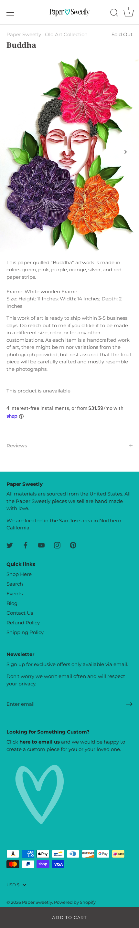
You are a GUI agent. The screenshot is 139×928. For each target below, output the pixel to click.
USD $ (12, 884)
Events (14, 593)
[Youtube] (41, 545)
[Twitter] (9, 545)
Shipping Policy (25, 632)
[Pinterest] (73, 545)
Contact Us (19, 613)
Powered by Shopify (75, 902)
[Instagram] (57, 545)
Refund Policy (23, 623)
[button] (13, 152)
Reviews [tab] (16, 446)
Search (14, 584)
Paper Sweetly (23, 34)
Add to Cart (69, 917)
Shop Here (19, 574)
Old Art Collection (66, 34)
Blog (11, 603)
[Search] (114, 13)
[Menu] (10, 12)
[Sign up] (129, 704)
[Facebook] (25, 545)
